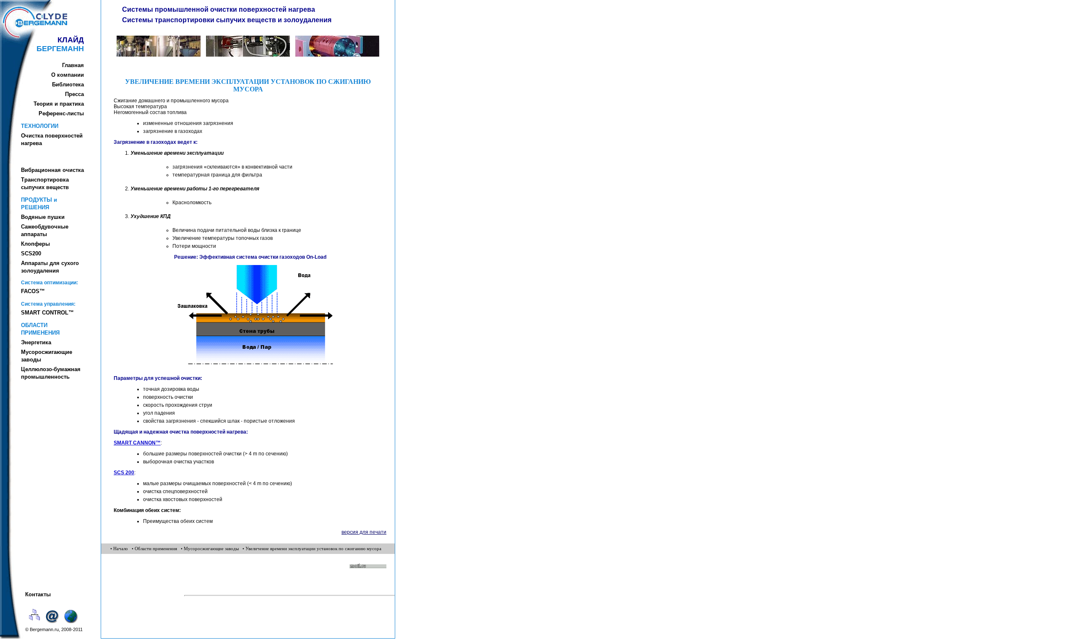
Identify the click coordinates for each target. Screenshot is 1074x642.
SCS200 (31, 253)
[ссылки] (72, 624)
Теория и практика (59, 104)
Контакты (38, 594)
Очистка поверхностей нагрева (52, 139)
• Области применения (154, 548)
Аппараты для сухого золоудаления (50, 267)
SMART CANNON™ (137, 443)
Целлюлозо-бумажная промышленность (51, 373)
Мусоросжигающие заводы (46, 356)
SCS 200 (124, 473)
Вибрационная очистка (52, 170)
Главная (73, 65)
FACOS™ (33, 291)
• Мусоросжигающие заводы (210, 548)
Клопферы (35, 244)
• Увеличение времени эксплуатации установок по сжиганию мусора (311, 548)
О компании (67, 75)
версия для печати (363, 532)
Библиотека (68, 84)
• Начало (119, 548)
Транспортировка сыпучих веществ (45, 183)
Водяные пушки (43, 217)
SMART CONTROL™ (47, 312)
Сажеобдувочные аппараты (44, 230)
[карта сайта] (34, 624)
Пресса (74, 94)
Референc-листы (61, 113)
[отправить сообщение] (53, 624)
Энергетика (36, 342)
